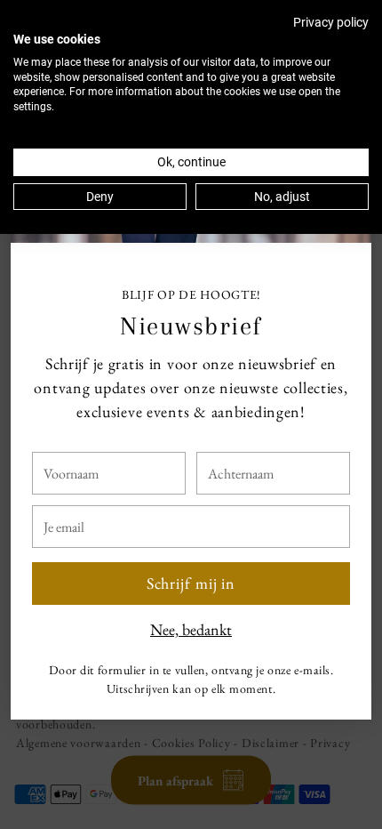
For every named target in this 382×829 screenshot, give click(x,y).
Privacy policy (331, 22)
